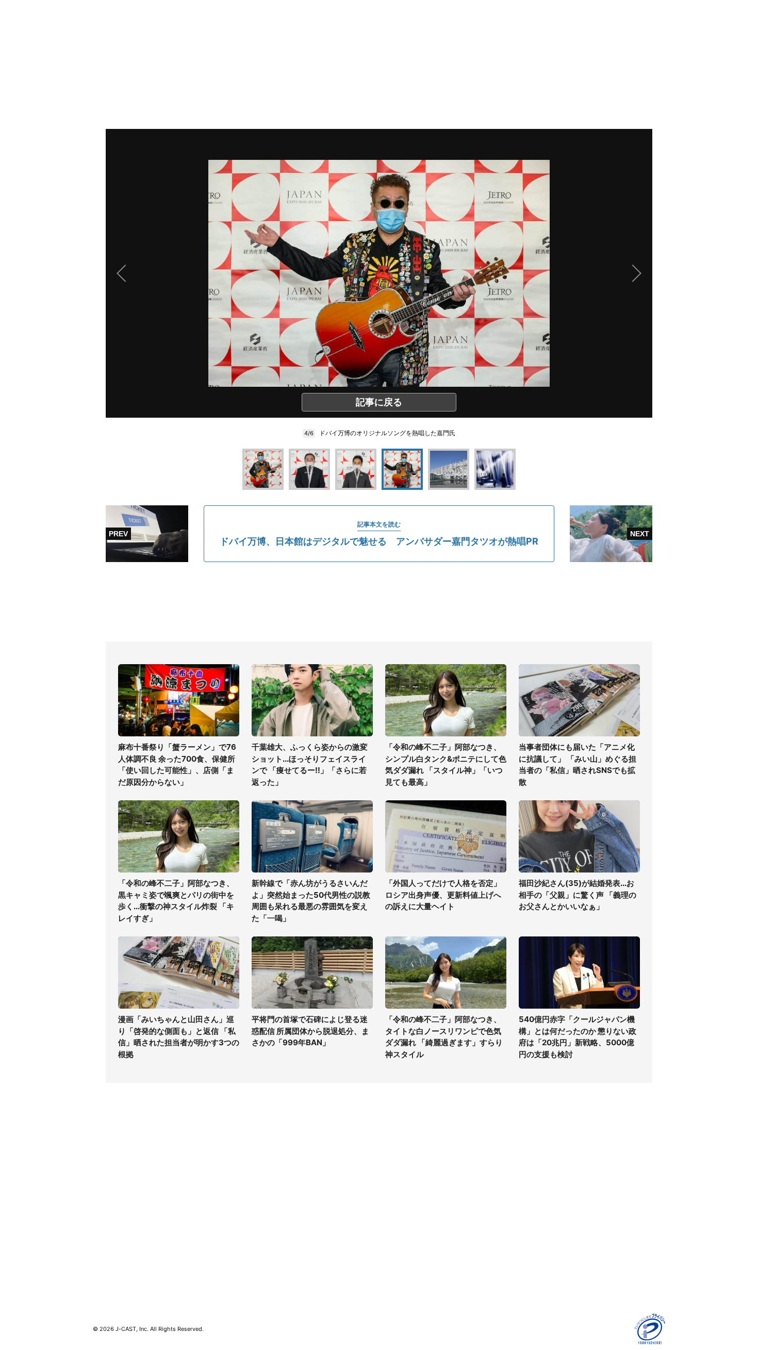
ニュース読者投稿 (408, 1207)
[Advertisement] (379, 602)
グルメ (103, 1177)
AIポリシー (540, 1207)
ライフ (103, 1162)
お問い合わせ (400, 1192)
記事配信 (536, 1252)
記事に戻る (379, 402)
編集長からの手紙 (408, 1222)
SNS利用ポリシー (551, 1192)
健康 (100, 1207)
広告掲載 (536, 1237)
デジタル (107, 1192)
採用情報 (393, 1177)
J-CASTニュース (263, 1162)
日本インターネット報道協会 (569, 1282)
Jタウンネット (260, 1243)
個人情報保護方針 (551, 1162)
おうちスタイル (118, 1258)
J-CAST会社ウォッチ (271, 1192)
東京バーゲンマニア (268, 1228)
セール (103, 1237)
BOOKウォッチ (261, 1213)
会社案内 (393, 1162)
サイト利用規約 (547, 1177)
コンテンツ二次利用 (554, 1267)
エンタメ (107, 1222)
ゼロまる (250, 1258)
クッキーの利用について (562, 1222)
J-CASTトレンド (263, 1177)
